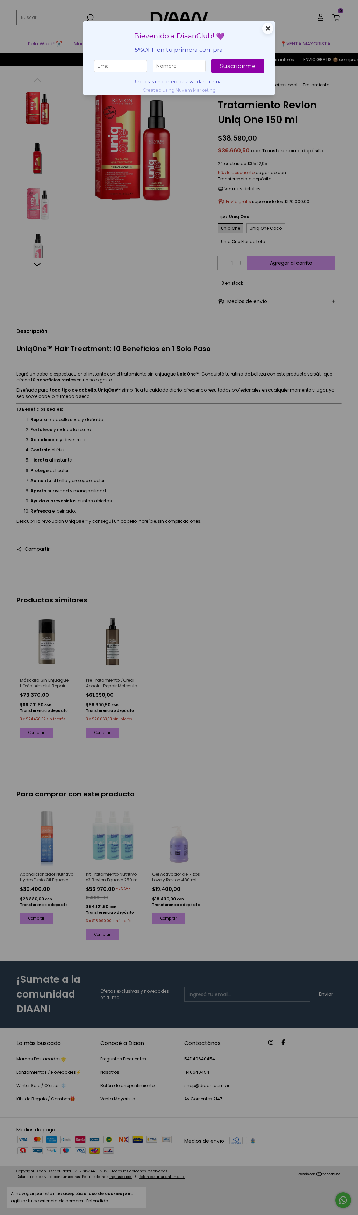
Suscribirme (238, 66)
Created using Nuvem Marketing (179, 90)
